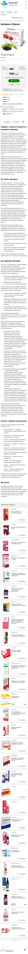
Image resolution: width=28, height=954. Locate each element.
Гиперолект (14, 555)
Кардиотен (14, 802)
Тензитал (13, 771)
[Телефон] (26, 2)
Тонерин (13, 786)
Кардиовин (14, 894)
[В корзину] (25, 704)
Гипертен (13, 678)
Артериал (13, 709)
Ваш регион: (17, 17)
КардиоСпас (14, 632)
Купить (15, 81)
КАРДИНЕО (14, 925)
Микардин (14, 740)
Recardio (13, 509)
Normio (13, 617)
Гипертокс (14, 586)
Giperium (13, 524)
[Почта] (26, 5)
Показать (3, 60)
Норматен (14, 571)
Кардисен (14, 832)
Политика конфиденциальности (7, 951)
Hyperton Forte (15, 879)
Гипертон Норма (15, 663)
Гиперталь (14, 648)
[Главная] (1, 20)
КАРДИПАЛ (14, 755)
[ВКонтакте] (26, 8)
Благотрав (14, 601)
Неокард (13, 725)
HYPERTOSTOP (15, 540)
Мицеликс (14, 694)
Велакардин (14, 848)
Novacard (13, 909)
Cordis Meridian (15, 863)
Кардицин (14, 817)
